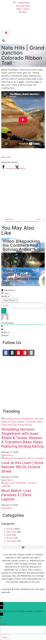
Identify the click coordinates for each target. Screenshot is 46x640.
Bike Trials (11, 532)
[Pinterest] (18, 353)
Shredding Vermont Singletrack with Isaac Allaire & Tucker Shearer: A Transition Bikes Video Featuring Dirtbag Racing (22, 437)
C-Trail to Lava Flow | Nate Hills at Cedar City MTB (23, 259)
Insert (5, 637)
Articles (10, 528)
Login (6, 293)
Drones (9, 538)
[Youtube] (25, 353)
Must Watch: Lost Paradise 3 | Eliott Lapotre (16, 494)
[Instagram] (12, 353)
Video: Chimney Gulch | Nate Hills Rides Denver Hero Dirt (21, 276)
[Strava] (31, 353)
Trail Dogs (11, 541)
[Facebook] (6, 353)
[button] (3, 41)
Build (8, 535)
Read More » (7, 455)
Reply (4, 624)
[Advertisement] (23, 194)
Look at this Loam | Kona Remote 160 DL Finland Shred (22, 467)
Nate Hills (6, 157)
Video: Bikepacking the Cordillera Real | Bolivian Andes (22, 245)
